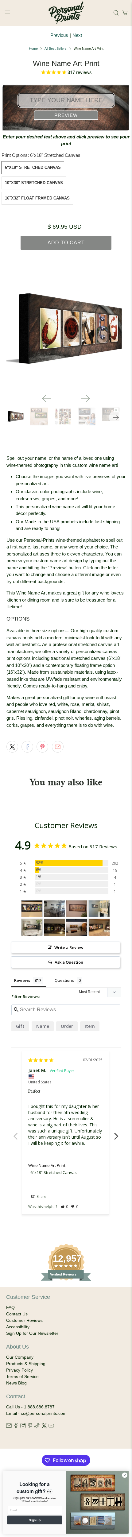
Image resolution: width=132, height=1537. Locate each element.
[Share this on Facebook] (27, 747)
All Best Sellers (56, 48)
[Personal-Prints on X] (44, 1426)
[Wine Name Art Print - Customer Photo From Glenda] (31, 927)
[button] (123, 13)
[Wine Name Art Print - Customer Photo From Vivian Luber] (99, 908)
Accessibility (17, 1326)
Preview (66, 115)
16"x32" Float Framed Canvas (37, 198)
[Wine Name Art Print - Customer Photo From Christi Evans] (54, 927)
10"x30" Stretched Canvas (34, 182)
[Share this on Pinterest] (42, 747)
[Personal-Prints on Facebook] (16, 1426)
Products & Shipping (25, 1363)
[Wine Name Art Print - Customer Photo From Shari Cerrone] (99, 927)
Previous (59, 35)
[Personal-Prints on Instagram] (23, 1426)
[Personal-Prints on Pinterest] (30, 1426)
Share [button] (41, 1196)
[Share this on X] (12, 747)
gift (20, 1026)
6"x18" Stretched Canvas (33, 167)
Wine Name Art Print (46, 1165)
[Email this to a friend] (58, 747)
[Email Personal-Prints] (9, 1426)
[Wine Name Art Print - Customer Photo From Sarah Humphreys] (76, 908)
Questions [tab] (64, 980)
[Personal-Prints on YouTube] (51, 1426)
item (90, 1026)
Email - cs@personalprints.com (36, 1413)
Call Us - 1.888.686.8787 (30, 1406)
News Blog (16, 1382)
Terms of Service (22, 1376)
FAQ (10, 1307)
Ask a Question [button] (69, 962)
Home (33, 48)
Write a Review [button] (68, 947)
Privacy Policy (19, 1370)
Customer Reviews (24, 1320)
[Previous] (46, 398)
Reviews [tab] (22, 980)
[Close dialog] (124, 1475)
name (42, 1026)
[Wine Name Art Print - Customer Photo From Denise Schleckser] (31, 908)
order (67, 1026)
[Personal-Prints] (66, 13)
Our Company (19, 1357)
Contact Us (17, 1313)
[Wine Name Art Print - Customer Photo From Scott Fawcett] (76, 927)
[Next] (85, 398)
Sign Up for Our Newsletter (32, 1333)
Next (77, 35)
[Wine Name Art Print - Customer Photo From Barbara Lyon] (54, 908)
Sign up (35, 1519)
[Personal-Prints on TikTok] (37, 1426)
